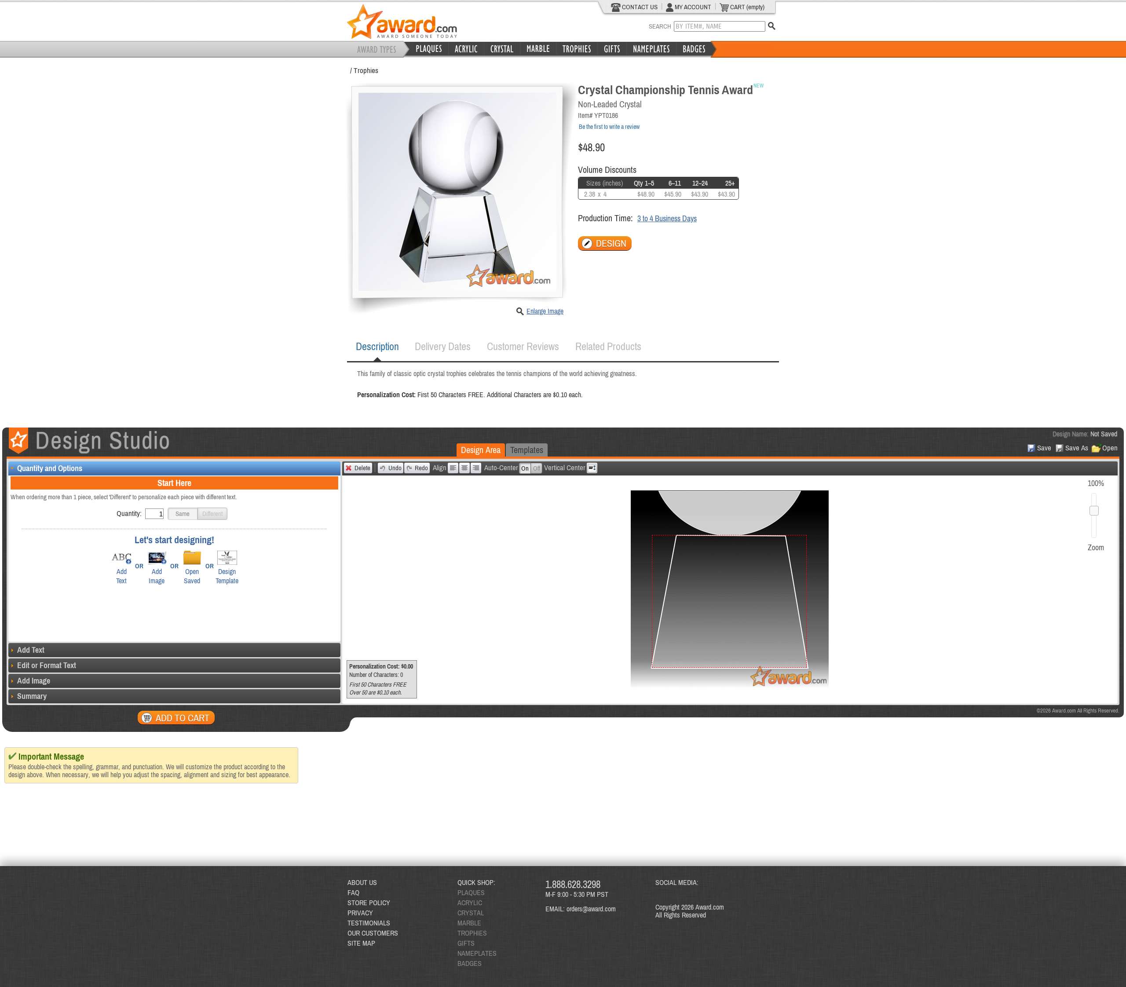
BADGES (469, 963)
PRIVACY (360, 913)
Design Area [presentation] (481, 450)
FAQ (353, 892)
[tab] (377, 347)
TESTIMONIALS (368, 923)
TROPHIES (472, 933)
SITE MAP (361, 943)
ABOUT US (362, 882)
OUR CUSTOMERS (372, 933)
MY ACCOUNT (692, 7)
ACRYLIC (469, 903)
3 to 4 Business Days (667, 218)
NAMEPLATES (477, 953)
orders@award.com (591, 909)
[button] (182, 514)
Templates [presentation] (526, 450)
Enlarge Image (544, 311)
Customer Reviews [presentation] (523, 346)
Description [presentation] (377, 346)
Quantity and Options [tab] (49, 468)
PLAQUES (471, 892)
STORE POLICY (368, 903)
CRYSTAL (470, 913)
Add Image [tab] (33, 680)
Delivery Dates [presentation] (443, 346)
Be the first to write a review (609, 126)
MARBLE (469, 923)
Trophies (366, 70)
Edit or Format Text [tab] (46, 665)
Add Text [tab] (30, 649)
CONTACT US (639, 7)
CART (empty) (746, 7)
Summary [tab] (32, 696)
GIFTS (466, 943)
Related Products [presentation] (608, 346)
